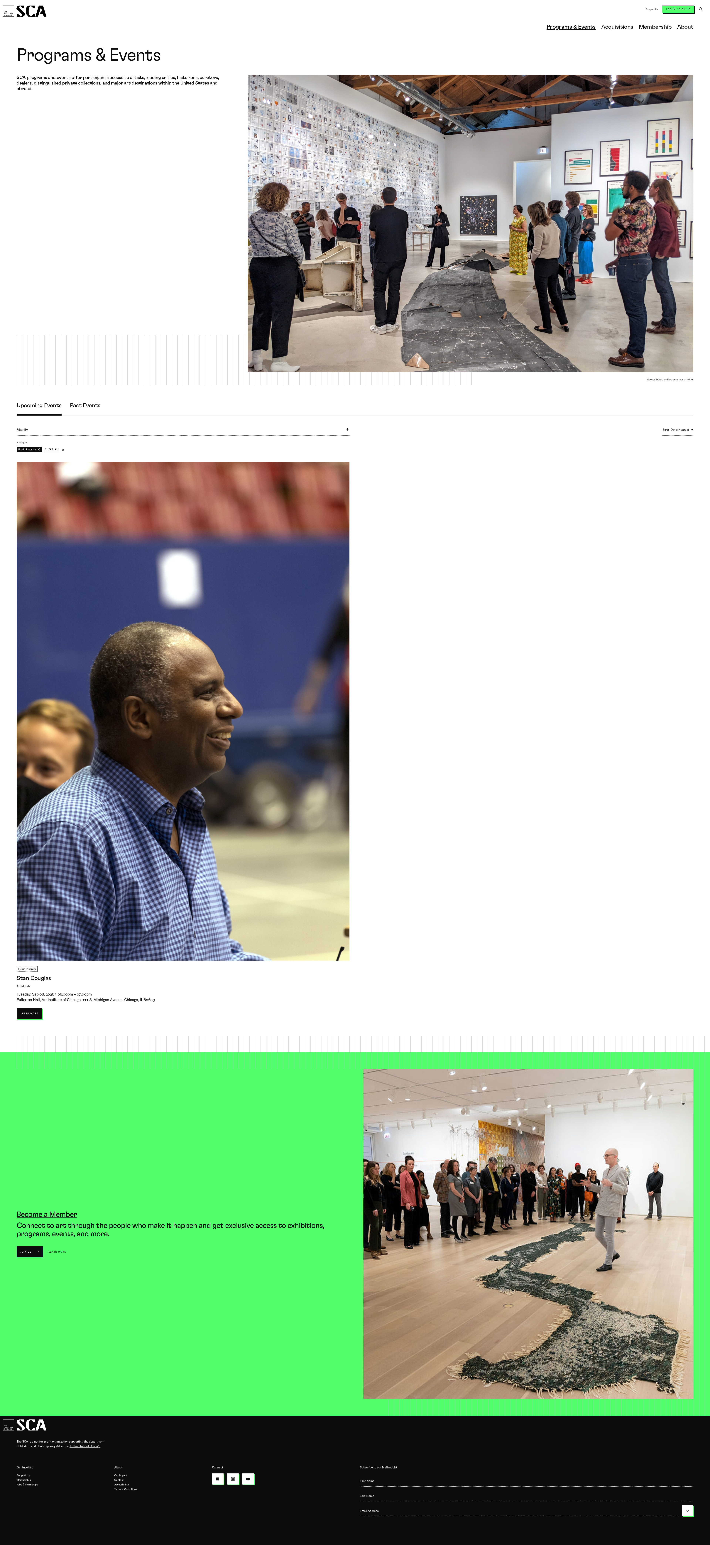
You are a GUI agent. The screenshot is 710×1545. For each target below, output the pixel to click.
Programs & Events (571, 27)
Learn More (29, 1015)
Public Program (27, 449)
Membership (655, 27)
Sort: (665, 429)
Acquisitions (617, 27)
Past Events (85, 405)
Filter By (22, 429)
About (685, 27)
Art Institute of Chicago (85, 1446)
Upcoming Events (39, 405)
